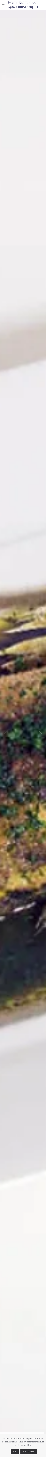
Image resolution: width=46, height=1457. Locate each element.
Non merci (28, 1452)
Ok (14, 1452)
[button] (3, 5)
